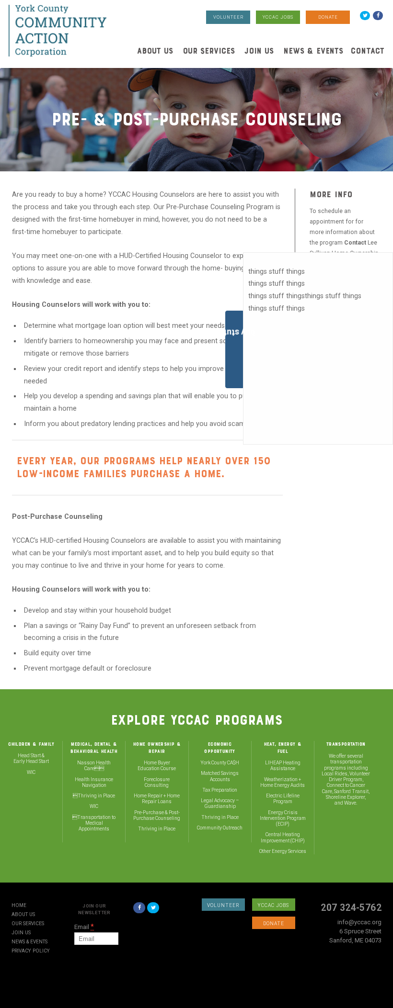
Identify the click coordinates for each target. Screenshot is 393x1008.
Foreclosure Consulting (157, 782)
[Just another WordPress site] (57, 30)
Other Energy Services (282, 851)
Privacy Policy (31, 951)
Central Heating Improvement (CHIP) (283, 837)
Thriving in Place (96, 795)
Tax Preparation (219, 790)
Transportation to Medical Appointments (96, 823)
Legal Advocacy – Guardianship (220, 803)
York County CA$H (219, 762)
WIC (31, 772)
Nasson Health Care (94, 765)
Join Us (259, 51)
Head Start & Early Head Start (31, 758)
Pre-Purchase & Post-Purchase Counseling (156, 815)
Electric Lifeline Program (283, 798)
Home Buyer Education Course (157, 765)
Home (19, 905)
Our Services (209, 51)
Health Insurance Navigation (94, 782)
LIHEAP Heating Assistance (283, 765)
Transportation (346, 744)
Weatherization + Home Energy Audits (282, 782)
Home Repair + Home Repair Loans (157, 798)
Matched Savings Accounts (220, 776)
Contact (367, 51)
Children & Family (31, 744)
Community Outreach (220, 827)
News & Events (313, 51)
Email (84, 927)
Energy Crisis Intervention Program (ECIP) (283, 818)
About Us (155, 51)
